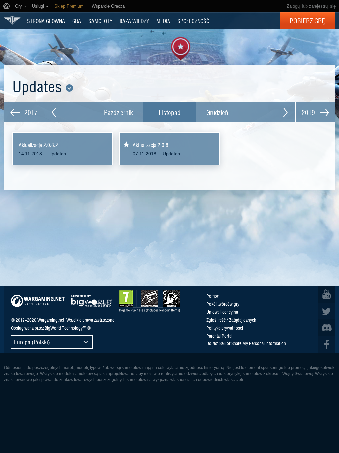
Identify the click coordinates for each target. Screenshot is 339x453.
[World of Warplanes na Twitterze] (326, 311)
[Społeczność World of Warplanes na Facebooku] (326, 344)
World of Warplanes (12, 20)
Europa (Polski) (32, 342)
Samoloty (100, 20)
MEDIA (163, 20)
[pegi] (149, 301)
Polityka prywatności (224, 327)
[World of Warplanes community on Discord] (326, 327)
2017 (30, 112)
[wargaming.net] (38, 301)
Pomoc (212, 295)
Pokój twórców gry (222, 303)
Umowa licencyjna (222, 311)
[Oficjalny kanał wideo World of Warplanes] (326, 294)
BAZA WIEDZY (134, 20)
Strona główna (46, 20)
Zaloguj (294, 6)
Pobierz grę (307, 20)
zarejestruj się (322, 6)
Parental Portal (219, 335)
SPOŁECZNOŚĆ (193, 20)
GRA (76, 20)
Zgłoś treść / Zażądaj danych (231, 319)
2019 (309, 112)
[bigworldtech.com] (91, 301)
